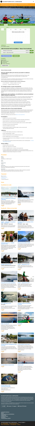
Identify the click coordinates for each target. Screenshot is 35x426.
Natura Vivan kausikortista (20, 114)
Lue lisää (3, 406)
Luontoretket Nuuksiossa (5, 412)
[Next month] (29, 29)
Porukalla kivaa (3, 415)
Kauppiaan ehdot (5, 65)
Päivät (7, 27)
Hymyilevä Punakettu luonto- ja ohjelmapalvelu (9, 4)
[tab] (17, 50)
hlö (4, 29)
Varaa (2, 24)
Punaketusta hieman (4, 416)
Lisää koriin (16, 55)
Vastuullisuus (3, 417)
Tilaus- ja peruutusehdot (5, 424)
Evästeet (19, 424)
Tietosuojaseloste (13, 424)
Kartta (10, 24)
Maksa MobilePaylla (6, 55)
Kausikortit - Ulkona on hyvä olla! (26, 24)
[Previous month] (7, 29)
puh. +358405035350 (4, 423)
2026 (15, 29)
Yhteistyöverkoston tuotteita (23, 4)
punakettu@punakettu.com (13, 423)
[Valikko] (33, 1)
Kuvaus (6, 24)
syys (20, 29)
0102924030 (3, 178)
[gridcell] (7, 32)
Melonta (2, 413)
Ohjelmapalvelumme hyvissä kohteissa (7, 414)
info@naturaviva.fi (4, 177)
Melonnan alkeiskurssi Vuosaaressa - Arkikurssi (9, 5)
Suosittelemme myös (15, 24)
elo (10, 29)
